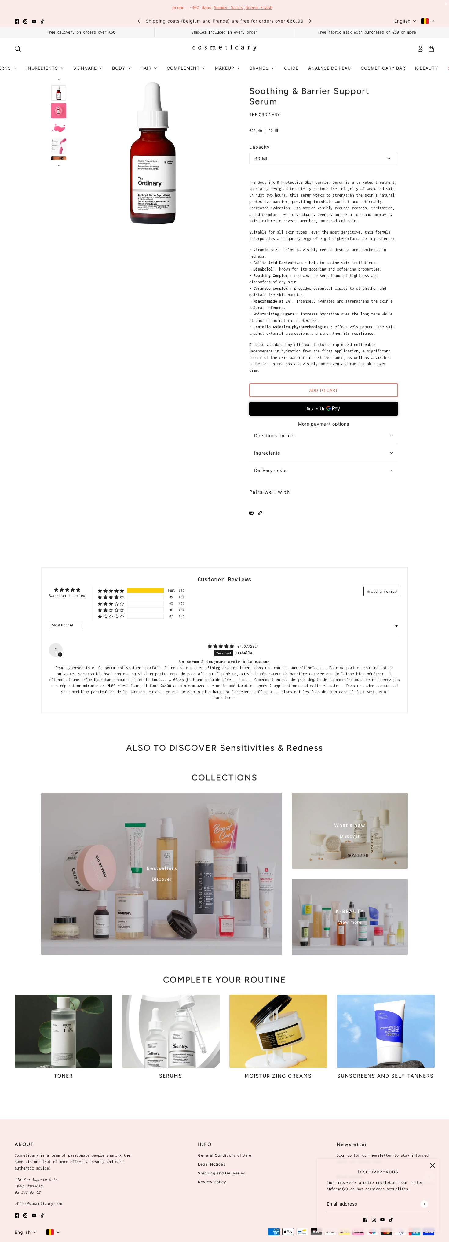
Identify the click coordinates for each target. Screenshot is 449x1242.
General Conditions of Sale (224, 1155)
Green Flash (259, 7)
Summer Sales (228, 7)
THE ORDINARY (264, 114)
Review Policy (212, 1182)
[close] (432, 1166)
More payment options (323, 423)
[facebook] (16, 21)
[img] (222, 646)
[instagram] (25, 21)
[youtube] (33, 21)
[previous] (139, 21)
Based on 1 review (67, 595)
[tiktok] (42, 21)
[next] (310, 21)
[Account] (420, 49)
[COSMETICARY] (224, 49)
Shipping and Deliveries (221, 1173)
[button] (260, 512)
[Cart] (431, 49)
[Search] (18, 49)
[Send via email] (251, 512)
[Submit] (424, 1204)
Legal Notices (211, 1164)
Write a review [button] (382, 591)
